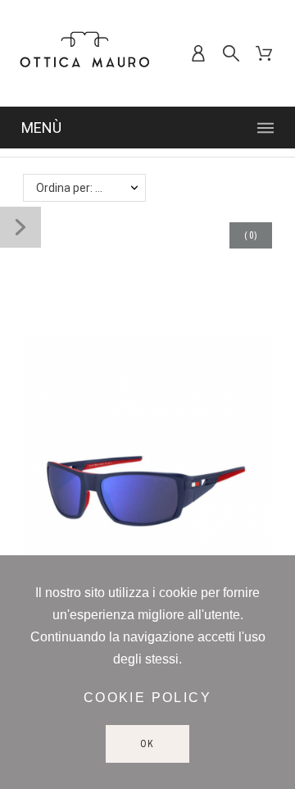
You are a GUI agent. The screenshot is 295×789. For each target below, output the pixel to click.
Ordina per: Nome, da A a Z (91, 187)
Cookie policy (147, 698)
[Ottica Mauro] (84, 53)
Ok (148, 743)
